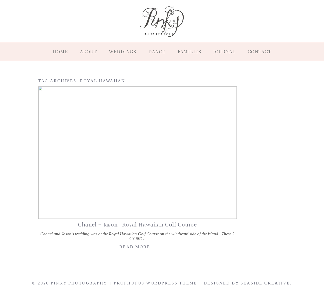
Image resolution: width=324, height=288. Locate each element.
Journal (224, 51)
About (88, 51)
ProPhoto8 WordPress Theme (155, 283)
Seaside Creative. (266, 283)
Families (189, 51)
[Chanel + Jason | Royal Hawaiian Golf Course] (137, 152)
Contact (260, 51)
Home (60, 51)
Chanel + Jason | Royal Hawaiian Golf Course (137, 224)
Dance (156, 51)
